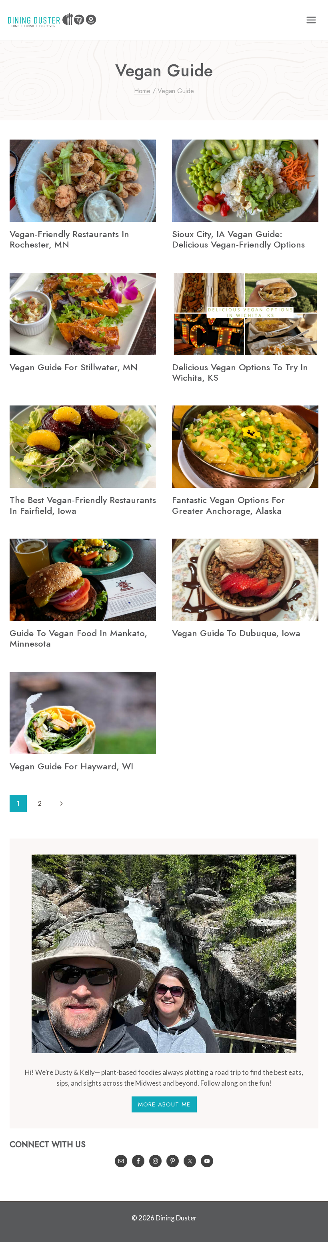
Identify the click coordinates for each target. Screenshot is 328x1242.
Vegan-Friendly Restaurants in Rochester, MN (69, 239)
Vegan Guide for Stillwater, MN (74, 367)
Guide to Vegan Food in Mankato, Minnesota (78, 638)
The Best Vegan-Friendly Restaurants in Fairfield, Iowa (83, 505)
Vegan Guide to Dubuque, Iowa (236, 633)
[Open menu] (311, 20)
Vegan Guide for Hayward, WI (71, 766)
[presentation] (83, 181)
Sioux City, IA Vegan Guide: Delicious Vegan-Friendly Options (238, 239)
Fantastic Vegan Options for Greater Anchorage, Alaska (228, 505)
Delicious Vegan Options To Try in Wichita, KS (240, 372)
